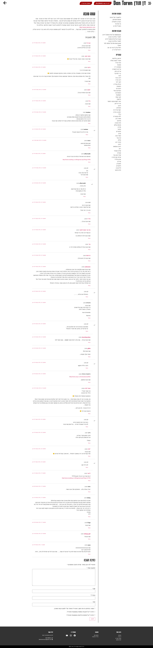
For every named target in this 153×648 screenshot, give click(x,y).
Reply (89, 50)
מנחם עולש (117, 125)
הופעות (119, 86)
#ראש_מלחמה (116, 58)
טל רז (88, 219)
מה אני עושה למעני (84, 230)
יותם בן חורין (117, 112)
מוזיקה (119, 121)
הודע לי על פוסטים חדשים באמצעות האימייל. (80, 615)
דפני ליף (118, 82)
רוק (120, 148)
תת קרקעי (118, 170)
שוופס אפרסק (117, 19)
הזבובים (118, 88)
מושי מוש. (87, 56)
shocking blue (86, 337)
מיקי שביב (118, 123)
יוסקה (88, 90)
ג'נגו (119, 75)
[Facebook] (75, 635)
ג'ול (89, 101)
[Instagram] (71, 635)
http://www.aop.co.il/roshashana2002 (80, 376)
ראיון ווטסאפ (117, 146)
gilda (88, 348)
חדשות (119, 99)
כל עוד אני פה (111, 47)
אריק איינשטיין (116, 69)
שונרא (119, 153)
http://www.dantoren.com (87, 27)
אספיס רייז (117, 67)
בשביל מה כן (117, 26)
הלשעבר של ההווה (115, 17)
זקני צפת (118, 97)
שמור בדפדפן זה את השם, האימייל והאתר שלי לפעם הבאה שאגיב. (74, 608)
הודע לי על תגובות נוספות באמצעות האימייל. (80, 612)
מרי (89, 244)
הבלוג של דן (117, 84)
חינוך (119, 106)
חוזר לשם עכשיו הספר (114, 101)
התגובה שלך (91, 568)
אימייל (92, 595)
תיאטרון (118, 166)
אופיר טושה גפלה (115, 60)
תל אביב (118, 168)
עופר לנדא (87, 388)
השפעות (118, 95)
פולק (119, 140)
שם (93, 588)
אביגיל (88, 43)
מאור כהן (118, 118)
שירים (119, 161)
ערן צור (119, 138)
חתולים (119, 108)
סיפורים (118, 131)
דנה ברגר (118, 78)
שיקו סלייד (118, 159)
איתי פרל (118, 63)
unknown (87, 267)
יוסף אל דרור (117, 110)
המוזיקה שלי (117, 90)
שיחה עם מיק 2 (116, 157)
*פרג (89, 449)
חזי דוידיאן (118, 103)
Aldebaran (117, 35)
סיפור (119, 129)
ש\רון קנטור (117, 151)
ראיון (119, 144)
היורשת (88, 255)
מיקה (88, 67)
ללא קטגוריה (117, 116)
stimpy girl (87, 534)
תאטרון (119, 163)
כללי (119, 114)
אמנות (119, 65)
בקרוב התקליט (116, 22)
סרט (119, 133)
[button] (5, 3)
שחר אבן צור (117, 155)
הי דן (113, 50)
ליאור (88, 473)
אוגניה (119, 39)
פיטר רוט (118, 142)
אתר (94, 602)
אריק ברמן (118, 71)
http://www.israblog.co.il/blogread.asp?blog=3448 (76, 159)
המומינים (118, 93)
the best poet (117, 43)
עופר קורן (118, 136)
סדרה (119, 127)
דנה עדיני (118, 80)
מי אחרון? (118, 24)
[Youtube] (67, 635)
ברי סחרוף (118, 73)
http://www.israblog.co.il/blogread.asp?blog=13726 (76, 478)
